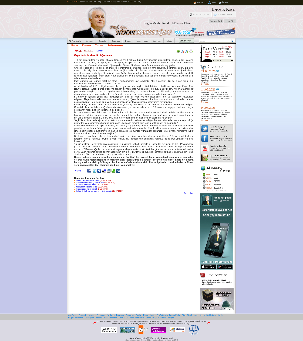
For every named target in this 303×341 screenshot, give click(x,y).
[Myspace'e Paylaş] (99, 170)
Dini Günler (211, 315)
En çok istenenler (75, 318)
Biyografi (89, 41)
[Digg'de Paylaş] (118, 170)
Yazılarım (99, 45)
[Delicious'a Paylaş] (104, 170)
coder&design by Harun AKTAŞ (165, 340)
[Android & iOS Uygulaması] (216, 269)
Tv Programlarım (115, 45)
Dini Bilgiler (89, 318)
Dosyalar (102, 41)
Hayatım (74, 45)
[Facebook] (89, 170)
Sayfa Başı (188, 193)
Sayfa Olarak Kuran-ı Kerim (168, 315)
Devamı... (205, 84)
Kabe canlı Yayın (137, 318)
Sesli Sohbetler (110, 318)
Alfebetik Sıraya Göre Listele (214, 280)
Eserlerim (86, 45)
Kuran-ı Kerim (142, 41)
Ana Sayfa (201, 2)
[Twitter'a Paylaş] (95, 170)
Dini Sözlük (123, 318)
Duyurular (116, 41)
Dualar (128, 41)
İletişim (225, 2)
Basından (157, 41)
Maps (214, 2)
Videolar (99, 318)
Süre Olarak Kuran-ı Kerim (193, 315)
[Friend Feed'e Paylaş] (109, 170)
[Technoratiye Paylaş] (114, 170)
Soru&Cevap (151, 318)
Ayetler (221, 315)
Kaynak (99, 51)
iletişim (171, 318)
